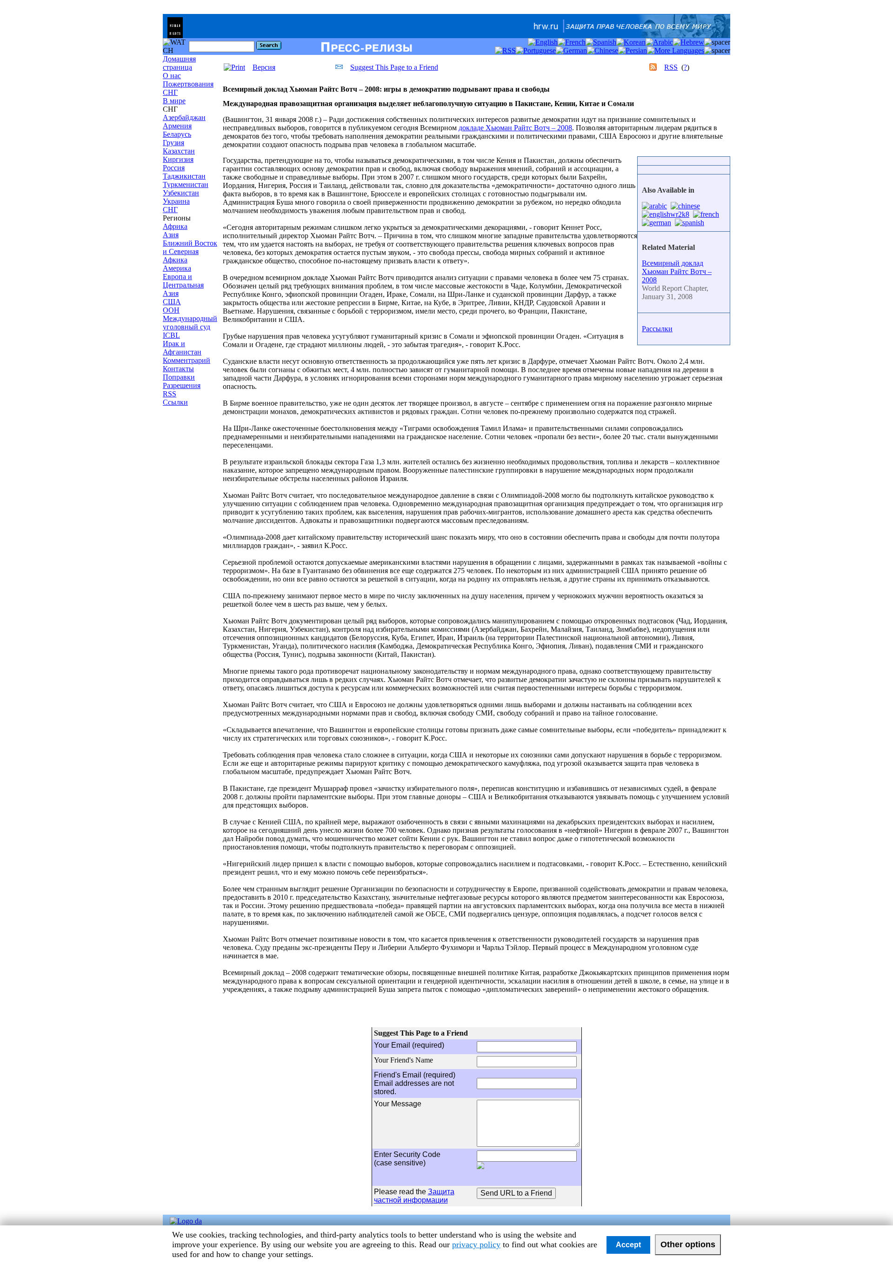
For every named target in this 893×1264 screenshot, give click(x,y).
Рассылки (657, 329)
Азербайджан (184, 117)
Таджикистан (184, 176)
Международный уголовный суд (190, 322)
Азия (171, 235)
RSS (169, 394)
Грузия (173, 143)
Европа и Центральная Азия (183, 285)
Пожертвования (188, 84)
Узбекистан (181, 193)
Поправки (179, 377)
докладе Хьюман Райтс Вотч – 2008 (515, 128)
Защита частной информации (414, 1196)
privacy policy (476, 1244)
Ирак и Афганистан (182, 348)
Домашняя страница (179, 63)
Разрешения (181, 385)
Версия (264, 67)
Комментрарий (186, 360)
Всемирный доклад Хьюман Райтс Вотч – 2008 (677, 271)
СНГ (170, 92)
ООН (171, 310)
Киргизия (178, 159)
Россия (174, 168)
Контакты (178, 369)
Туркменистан (185, 184)
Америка (177, 268)
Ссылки (175, 402)
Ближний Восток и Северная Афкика (190, 251)
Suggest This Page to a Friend (394, 67)
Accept (628, 1245)
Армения (177, 126)
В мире (174, 101)
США (172, 302)
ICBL (171, 335)
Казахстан (179, 151)
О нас (172, 76)
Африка (175, 226)
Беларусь (177, 134)
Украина (176, 201)
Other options (687, 1244)
